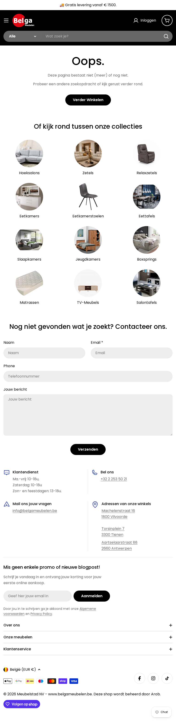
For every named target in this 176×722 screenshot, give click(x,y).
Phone (9, 366)
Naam (8, 342)
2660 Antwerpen (117, 548)
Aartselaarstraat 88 (120, 542)
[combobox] (88, 36)
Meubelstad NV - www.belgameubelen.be (54, 694)
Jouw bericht (15, 389)
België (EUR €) (23, 669)
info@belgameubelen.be (35, 510)
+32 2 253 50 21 (114, 479)
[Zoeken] (166, 36)
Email (97, 342)
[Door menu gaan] (6, 20)
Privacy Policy (41, 613)
